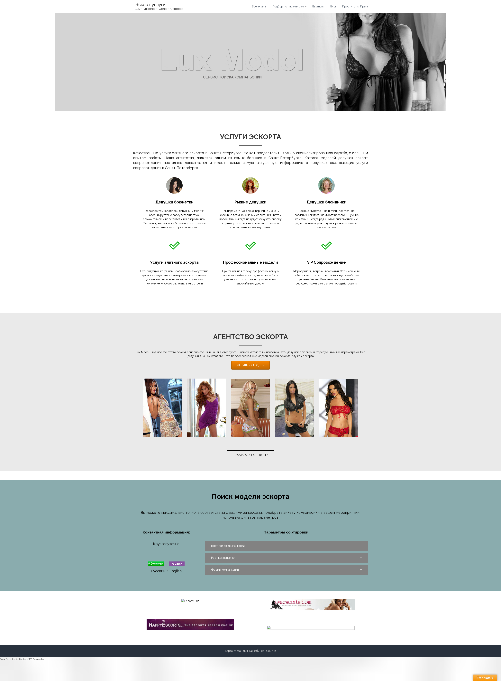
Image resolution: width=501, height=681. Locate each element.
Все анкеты (259, 6)
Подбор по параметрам (288, 6)
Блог (333, 6)
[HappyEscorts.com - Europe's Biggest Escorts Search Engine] (190, 624)
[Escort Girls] (190, 600)
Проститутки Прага (355, 6)
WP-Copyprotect (37, 659)
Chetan (22, 659)
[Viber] (177, 563)
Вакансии (318, 6)
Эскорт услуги (150, 4)
